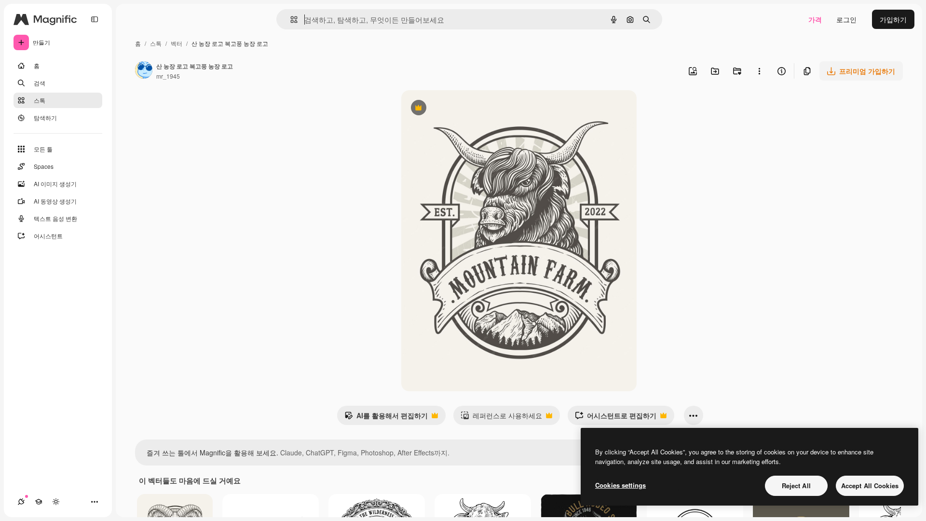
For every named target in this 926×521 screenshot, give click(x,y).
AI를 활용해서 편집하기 (386, 418)
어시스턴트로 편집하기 (615, 418)
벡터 (176, 43)
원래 (456, 109)
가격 (815, 19)
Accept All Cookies (870, 485)
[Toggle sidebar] (94, 19)
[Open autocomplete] (290, 19)
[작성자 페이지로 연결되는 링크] (143, 71)
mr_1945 (168, 76)
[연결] (21, 501)
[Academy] (38, 501)
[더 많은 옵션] (759, 71)
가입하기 (893, 19)
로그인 (846, 19)
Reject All (796, 485)
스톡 (156, 43)
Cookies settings (620, 485)
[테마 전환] (56, 501)
